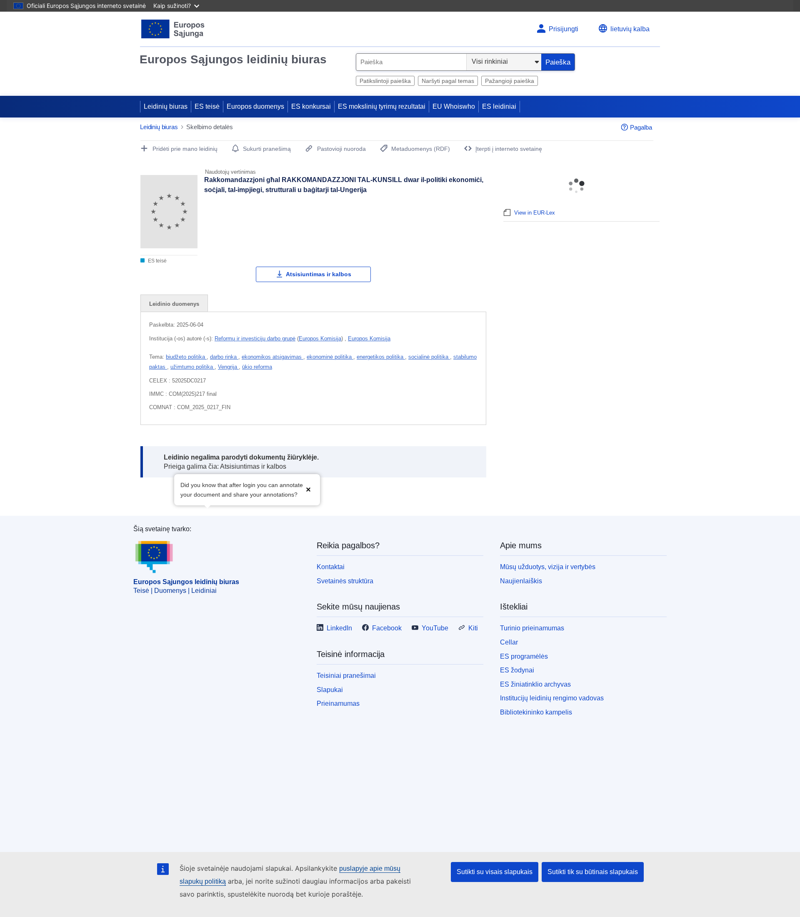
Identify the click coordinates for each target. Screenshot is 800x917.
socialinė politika (429, 357)
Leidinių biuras (166, 106)
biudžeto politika (186, 357)
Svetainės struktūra (345, 581)
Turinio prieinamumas (532, 628)
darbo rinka (224, 357)
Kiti (473, 628)
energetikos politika (381, 357)
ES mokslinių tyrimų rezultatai (381, 106)
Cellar (509, 642)
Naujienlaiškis (521, 581)
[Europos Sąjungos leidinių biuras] (173, 29)
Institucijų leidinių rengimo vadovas (552, 698)
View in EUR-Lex (534, 213)
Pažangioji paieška (509, 80)
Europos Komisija (320, 338)
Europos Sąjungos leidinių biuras (233, 59)
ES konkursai (311, 106)
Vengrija (228, 367)
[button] (308, 488)
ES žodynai (517, 670)
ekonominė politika (330, 357)
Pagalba (641, 127)
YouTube (435, 628)
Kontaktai (331, 566)
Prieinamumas (338, 703)
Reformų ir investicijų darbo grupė (255, 338)
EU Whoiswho (453, 106)
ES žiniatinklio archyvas (535, 684)
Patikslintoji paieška (385, 80)
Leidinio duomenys (174, 304)
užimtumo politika (192, 367)
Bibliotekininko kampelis (536, 712)
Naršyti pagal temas (448, 80)
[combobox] (411, 62)
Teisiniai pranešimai (346, 675)
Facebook (387, 628)
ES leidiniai (499, 106)
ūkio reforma (257, 367)
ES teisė (207, 106)
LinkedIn (339, 628)
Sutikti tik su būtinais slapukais (593, 871)
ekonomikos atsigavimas (272, 357)
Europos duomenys (255, 106)
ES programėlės (524, 656)
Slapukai (330, 689)
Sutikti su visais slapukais (494, 871)
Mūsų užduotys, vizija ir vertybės (547, 566)
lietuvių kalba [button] (630, 28)
